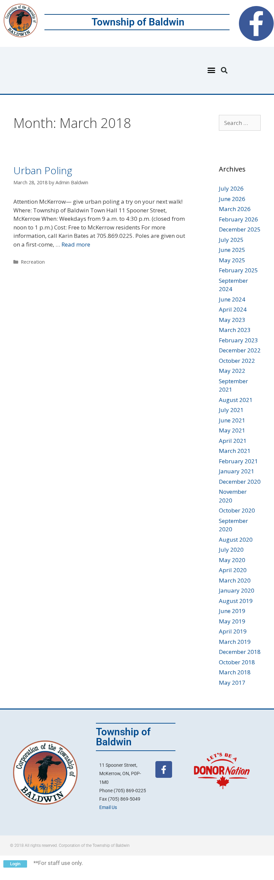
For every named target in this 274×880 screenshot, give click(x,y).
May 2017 (232, 682)
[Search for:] (240, 123)
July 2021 (231, 410)
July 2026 (231, 188)
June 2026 (232, 199)
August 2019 (236, 601)
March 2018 (235, 672)
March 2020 (235, 580)
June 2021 (232, 420)
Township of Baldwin (138, 22)
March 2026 (235, 209)
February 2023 (238, 340)
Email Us (108, 807)
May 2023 (232, 320)
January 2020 (236, 590)
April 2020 (233, 570)
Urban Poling (42, 170)
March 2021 (235, 451)
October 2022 (237, 360)
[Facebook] (256, 23)
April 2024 (233, 309)
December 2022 (240, 350)
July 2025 (231, 240)
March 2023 (235, 330)
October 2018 (237, 662)
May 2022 (232, 371)
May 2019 (232, 621)
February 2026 (238, 219)
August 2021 (236, 400)
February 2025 (238, 270)
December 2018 (240, 652)
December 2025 (240, 229)
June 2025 (232, 250)
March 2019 (235, 642)
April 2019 (233, 631)
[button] (211, 70)
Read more (75, 244)
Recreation (33, 262)
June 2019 (232, 611)
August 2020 (236, 539)
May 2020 (232, 560)
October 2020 (237, 510)
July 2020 (231, 549)
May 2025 (232, 260)
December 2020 (240, 481)
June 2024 (232, 299)
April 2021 (233, 441)
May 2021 (232, 430)
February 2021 (238, 461)
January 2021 (236, 471)
